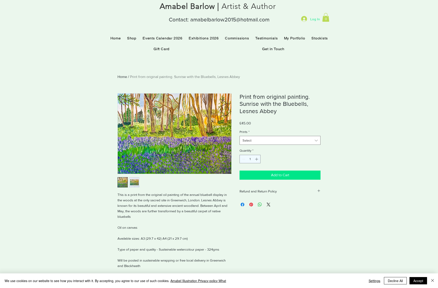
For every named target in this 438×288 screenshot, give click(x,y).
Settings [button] (374, 280)
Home (122, 77)
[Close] (432, 280)
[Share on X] (268, 204)
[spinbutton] (250, 159)
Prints (245, 132)
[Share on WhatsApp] (260, 204)
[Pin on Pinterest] (251, 204)
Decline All (395, 280)
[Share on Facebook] (242, 204)
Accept (418, 280)
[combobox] (280, 140)
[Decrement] (243, 159)
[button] (325, 17)
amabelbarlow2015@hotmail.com (229, 19)
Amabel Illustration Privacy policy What (198, 280)
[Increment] (257, 159)
